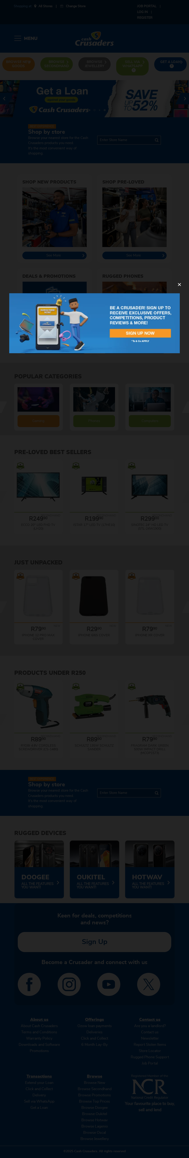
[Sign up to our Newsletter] (94, 323)
